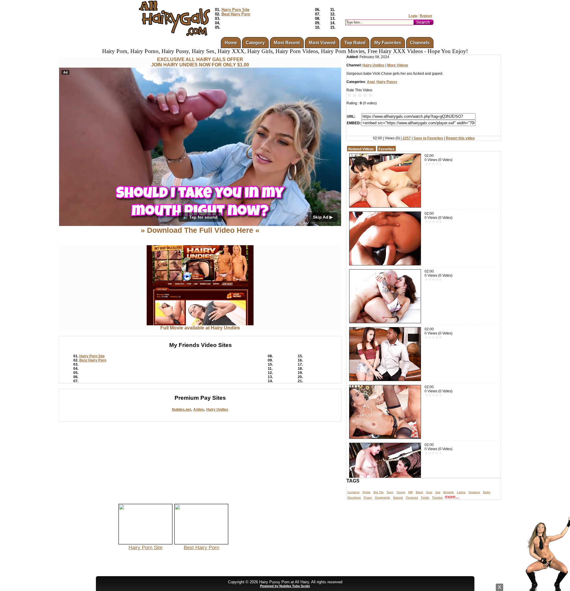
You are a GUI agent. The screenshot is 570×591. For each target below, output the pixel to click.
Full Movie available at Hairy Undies (200, 327)
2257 (407, 138)
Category (255, 42)
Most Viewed (322, 42)
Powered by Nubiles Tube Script (285, 586)
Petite (366, 492)
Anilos (198, 409)
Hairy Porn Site (235, 9)
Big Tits (378, 492)
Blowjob (448, 492)
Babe (486, 492)
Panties (437, 497)
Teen (390, 492)
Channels (420, 42)
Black (419, 492)
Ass (437, 492)
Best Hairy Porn (235, 14)
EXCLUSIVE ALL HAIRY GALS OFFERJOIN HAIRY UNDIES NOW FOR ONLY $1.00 (200, 62)
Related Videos (361, 149)
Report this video (460, 138)
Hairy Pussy (386, 82)
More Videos (397, 65)
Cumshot (353, 492)
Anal (371, 82)
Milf (410, 492)
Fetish (425, 497)
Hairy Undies (217, 409)
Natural (398, 497)
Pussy (368, 497)
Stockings (354, 497)
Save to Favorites (428, 138)
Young (400, 492)
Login (412, 16)
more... (452, 496)
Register (426, 16)
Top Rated (354, 42)
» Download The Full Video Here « (200, 230)
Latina (461, 492)
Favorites (387, 149)
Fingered (412, 497)
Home (231, 42)
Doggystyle (382, 497)
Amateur (474, 492)
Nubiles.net (181, 409)
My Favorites (387, 42)
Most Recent (287, 42)
